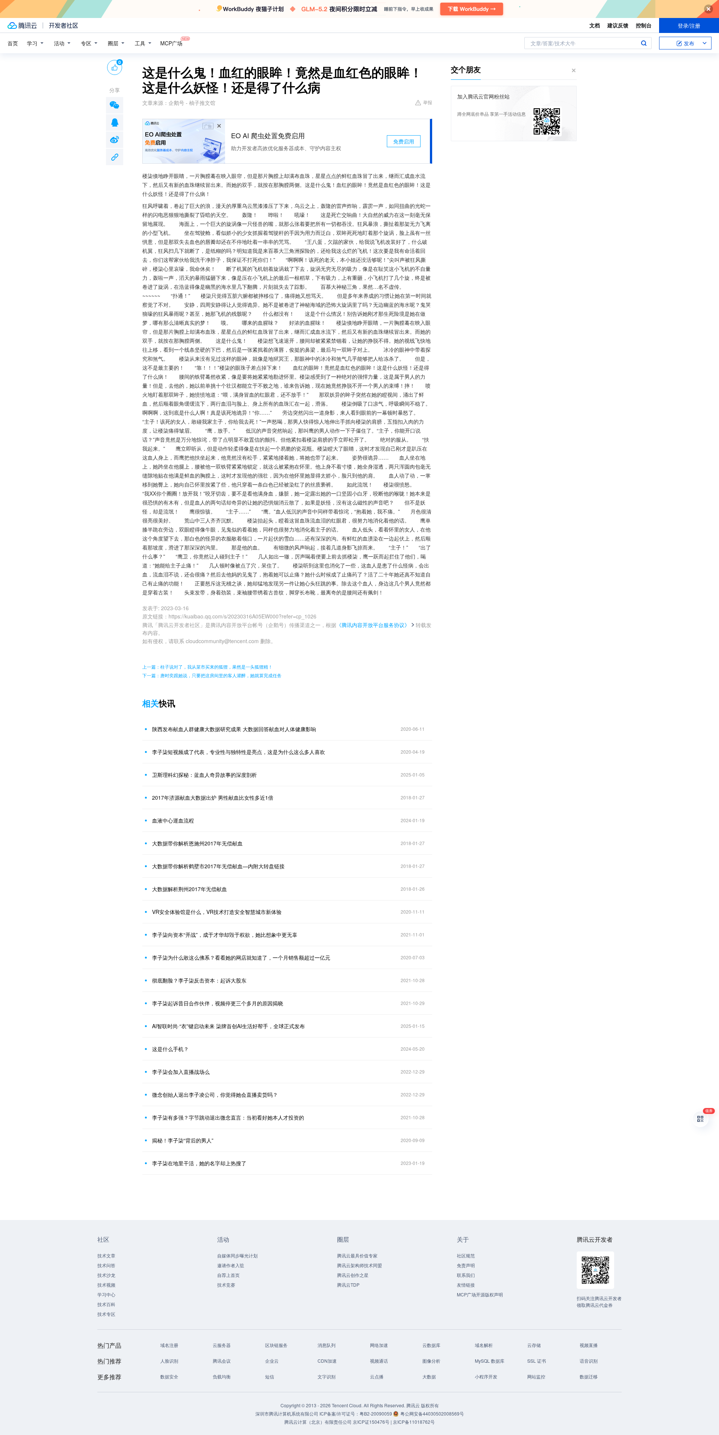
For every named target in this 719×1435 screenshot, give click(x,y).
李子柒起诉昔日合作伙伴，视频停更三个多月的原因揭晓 (217, 1003)
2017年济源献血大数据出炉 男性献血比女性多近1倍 (212, 797)
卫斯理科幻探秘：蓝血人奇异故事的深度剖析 (204, 774)
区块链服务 (276, 1345)
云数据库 (431, 1345)
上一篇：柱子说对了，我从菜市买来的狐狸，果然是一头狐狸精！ (207, 666)
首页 (12, 43)
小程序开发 (486, 1376)
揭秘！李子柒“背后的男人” (182, 1140)
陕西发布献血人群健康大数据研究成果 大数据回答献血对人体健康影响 (234, 729)
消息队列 (327, 1345)
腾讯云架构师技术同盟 (359, 1265)
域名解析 (484, 1345)
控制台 (644, 25)
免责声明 (466, 1265)
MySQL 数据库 (489, 1360)
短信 (269, 1376)
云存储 (534, 1345)
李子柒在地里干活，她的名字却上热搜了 (199, 1163)
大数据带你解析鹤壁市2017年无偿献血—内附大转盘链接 (218, 866)
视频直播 (589, 1345)
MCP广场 (171, 43)
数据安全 (169, 1376)
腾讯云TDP (348, 1284)
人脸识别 (169, 1360)
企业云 (272, 1360)
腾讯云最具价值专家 (357, 1255)
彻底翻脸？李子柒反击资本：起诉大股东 (199, 980)
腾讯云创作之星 (352, 1275)
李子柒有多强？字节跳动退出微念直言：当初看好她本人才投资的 (228, 1117)
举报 (427, 102)
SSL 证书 (536, 1360)
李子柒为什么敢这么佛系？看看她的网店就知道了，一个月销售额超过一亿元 (241, 957)
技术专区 (106, 1314)
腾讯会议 (222, 1360)
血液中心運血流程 (173, 820)
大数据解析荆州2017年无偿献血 (189, 889)
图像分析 (431, 1360)
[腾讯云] (22, 25)
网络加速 (379, 1345)
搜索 (644, 43)
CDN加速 (327, 1360)
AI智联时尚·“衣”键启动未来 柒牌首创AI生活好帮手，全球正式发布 (228, 1026)
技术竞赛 (226, 1284)
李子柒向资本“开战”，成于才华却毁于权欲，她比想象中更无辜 (224, 934)
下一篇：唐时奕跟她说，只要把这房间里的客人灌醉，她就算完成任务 (212, 675)
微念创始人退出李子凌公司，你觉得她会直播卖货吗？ (215, 1094)
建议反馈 (617, 25)
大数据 (429, 1376)
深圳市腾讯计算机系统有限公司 (286, 1413)
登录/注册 (689, 25)
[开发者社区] (63, 25)
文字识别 (327, 1376)
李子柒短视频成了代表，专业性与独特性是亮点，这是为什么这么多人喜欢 (238, 752)
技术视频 (106, 1284)
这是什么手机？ (170, 1049)
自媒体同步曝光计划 (237, 1255)
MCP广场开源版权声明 (480, 1294)
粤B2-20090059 (376, 1413)
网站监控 (536, 1376)
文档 (594, 25)
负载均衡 (222, 1376)
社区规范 (466, 1255)
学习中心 (106, 1294)
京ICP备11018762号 (414, 1422)
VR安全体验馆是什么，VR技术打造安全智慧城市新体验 (217, 911)
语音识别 (589, 1360)
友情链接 (466, 1284)
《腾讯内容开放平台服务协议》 (373, 625)
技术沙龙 (106, 1275)
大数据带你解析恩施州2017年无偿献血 (197, 843)
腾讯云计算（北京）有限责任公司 (318, 1422)
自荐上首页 (228, 1275)
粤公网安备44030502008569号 (432, 1413)
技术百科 (106, 1304)
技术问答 (106, 1265)
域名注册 (169, 1345)
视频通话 (379, 1360)
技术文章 (106, 1255)
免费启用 (403, 141)
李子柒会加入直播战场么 (181, 1071)
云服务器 (222, 1345)
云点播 (376, 1376)
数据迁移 (589, 1376)
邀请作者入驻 (230, 1265)
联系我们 (466, 1275)
